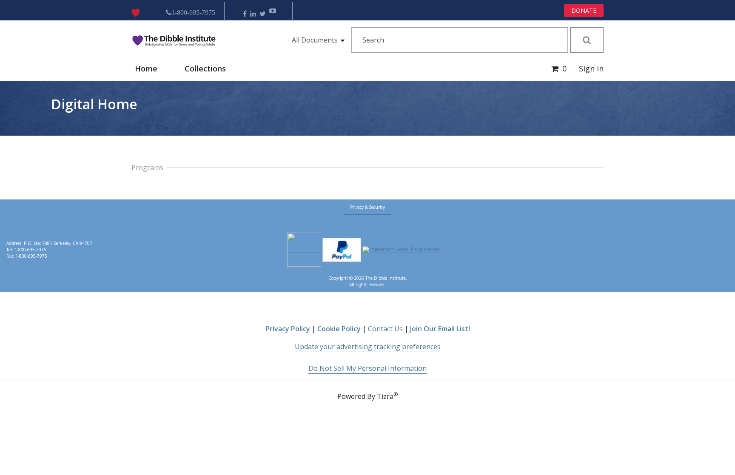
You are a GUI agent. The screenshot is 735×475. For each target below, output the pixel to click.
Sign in (591, 68)
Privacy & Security (367, 207)
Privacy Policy (287, 328)
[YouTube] (273, 14)
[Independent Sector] (401, 249)
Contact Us (385, 328)
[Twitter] (263, 14)
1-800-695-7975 (193, 12)
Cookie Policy (339, 328)
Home (146, 68)
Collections (205, 68)
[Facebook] (244, 14)
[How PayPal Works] (341, 249)
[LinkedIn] (253, 14)
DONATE (583, 10)
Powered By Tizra (367, 396)
